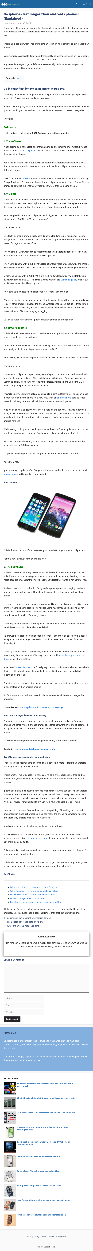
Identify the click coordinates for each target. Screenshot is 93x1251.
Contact (51, 1237)
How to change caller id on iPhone (27, 898)
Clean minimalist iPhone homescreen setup (38, 1156)
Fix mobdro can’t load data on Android (26, 922)
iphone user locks (39, 838)
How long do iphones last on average (37, 749)
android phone (64, 397)
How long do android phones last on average (41, 707)
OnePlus (26, 178)
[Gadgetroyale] (11, 4)
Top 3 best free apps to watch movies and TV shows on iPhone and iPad (43, 1143)
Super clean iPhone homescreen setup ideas (38, 1171)
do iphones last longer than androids (25, 918)
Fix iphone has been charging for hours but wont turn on (37, 902)
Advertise (61, 1236)
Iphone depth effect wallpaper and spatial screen (41, 1214)
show (19, 78)
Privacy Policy (33, 1237)
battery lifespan (22, 667)
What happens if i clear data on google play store (34, 891)
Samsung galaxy (69, 279)
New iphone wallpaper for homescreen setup (39, 1185)
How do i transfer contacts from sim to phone (32, 894)
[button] (77, 4)
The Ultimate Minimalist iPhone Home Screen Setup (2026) (46, 1098)
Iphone (47, 918)
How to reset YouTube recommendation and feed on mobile (46, 1112)
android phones (29, 150)
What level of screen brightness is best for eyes (33, 887)
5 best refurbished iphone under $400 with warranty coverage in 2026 (42, 1128)
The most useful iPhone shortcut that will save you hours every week (45, 1084)
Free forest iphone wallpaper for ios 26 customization (43, 1200)
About (43, 1237)
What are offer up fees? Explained (24, 926)
